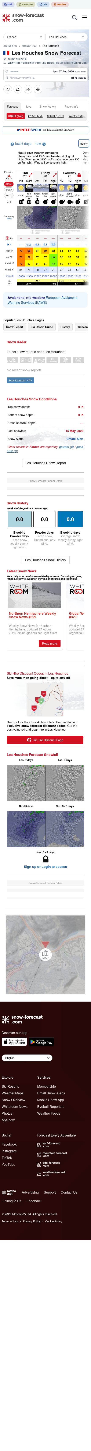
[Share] (28, 89)
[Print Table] (38, 89)
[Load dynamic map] (45, 954)
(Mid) (35, 116)
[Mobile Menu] (84, 17)
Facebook (9, 1144)
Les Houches (51, 46)
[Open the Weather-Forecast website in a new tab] (60, 4)
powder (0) (66, 447)
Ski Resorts (10, 1086)
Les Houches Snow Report (45, 462)
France (29, 46)
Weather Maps (77, 116)
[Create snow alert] (18, 89)
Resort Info (71, 106)
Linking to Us (11, 1200)
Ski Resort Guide (42, 327)
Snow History (48, 106)
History (65, 327)
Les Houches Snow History (45, 559)
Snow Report (14, 327)
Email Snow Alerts (51, 1093)
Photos (7, 1113)
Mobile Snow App (50, 1099)
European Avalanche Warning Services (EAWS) (42, 300)
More (9, 218)
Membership (46, 1086)
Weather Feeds (48, 1113)
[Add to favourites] (7, 89)
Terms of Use (10, 1221)
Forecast (12, 106)
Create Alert (74, 439)
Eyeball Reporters (50, 1106)
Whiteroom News (15, 1106)
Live (28, 106)
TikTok (7, 1157)
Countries (10, 46)
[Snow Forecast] (22, 17)
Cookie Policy (53, 1221)
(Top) (15, 116)
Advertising (30, 1192)
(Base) (55, 116)
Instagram (9, 1151)
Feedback (33, 1200)
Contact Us (69, 1192)
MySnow (8, 1120)
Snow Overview (13, 1099)
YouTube (8, 1164)
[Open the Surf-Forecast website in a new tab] (8, 4)
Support (50, 1192)
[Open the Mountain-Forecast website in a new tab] (25, 4)
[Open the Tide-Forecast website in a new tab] (43, 4)
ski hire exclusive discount (58, 130)
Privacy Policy (32, 1221)
